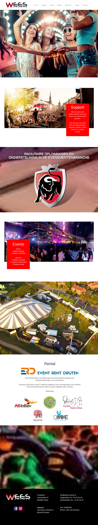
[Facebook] (16, 508)
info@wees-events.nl (68, 495)
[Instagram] (20, 508)
